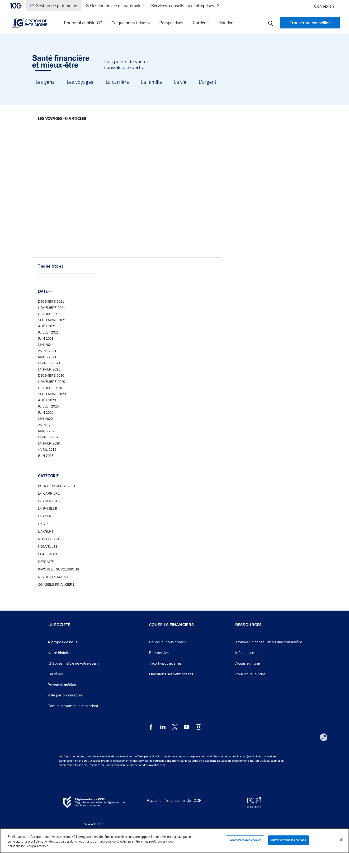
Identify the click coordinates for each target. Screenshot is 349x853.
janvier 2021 (49, 369)
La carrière (117, 82)
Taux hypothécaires (165, 663)
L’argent (207, 82)
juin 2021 (45, 338)
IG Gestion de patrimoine (53, 6)
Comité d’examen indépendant (72, 706)
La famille (151, 82)
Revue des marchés (56, 577)
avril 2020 (47, 425)
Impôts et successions (58, 569)
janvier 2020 (49, 443)
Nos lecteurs (50, 539)
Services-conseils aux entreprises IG (185, 6)
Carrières (55, 674)
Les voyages (80, 82)
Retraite (46, 562)
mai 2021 (45, 345)
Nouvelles (47, 546)
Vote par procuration (64, 695)
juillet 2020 (48, 406)
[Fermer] (341, 840)
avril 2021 (47, 351)
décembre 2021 (51, 301)
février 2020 (49, 437)
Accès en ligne (247, 663)
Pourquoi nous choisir (167, 642)
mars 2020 (47, 431)
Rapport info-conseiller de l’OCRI (175, 800)
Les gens (45, 82)
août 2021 (47, 326)
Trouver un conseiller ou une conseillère (268, 642)
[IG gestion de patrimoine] (32, 22)
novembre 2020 (51, 382)
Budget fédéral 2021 (56, 486)
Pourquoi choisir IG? (83, 23)
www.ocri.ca (94, 823)
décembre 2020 (51, 375)
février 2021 (49, 363)
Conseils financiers (56, 584)
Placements (49, 554)
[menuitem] (17, 5)
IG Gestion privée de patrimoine (114, 6)
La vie (180, 82)
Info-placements (249, 652)
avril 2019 (47, 449)
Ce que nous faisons (130, 23)
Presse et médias (61, 684)
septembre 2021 (52, 320)
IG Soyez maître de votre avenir (73, 663)
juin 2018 (45, 456)
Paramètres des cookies (245, 840)
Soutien (226, 23)
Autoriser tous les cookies (288, 840)
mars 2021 (47, 357)
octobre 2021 (50, 314)
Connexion (324, 6)
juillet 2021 (48, 332)
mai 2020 (45, 419)
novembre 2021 (51, 308)
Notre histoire (59, 652)
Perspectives (171, 23)
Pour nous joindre (250, 674)
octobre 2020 (50, 388)
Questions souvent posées (171, 674)
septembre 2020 (52, 394)
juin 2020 (45, 412)
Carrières (201, 23)
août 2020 (47, 400)
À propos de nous (62, 642)
